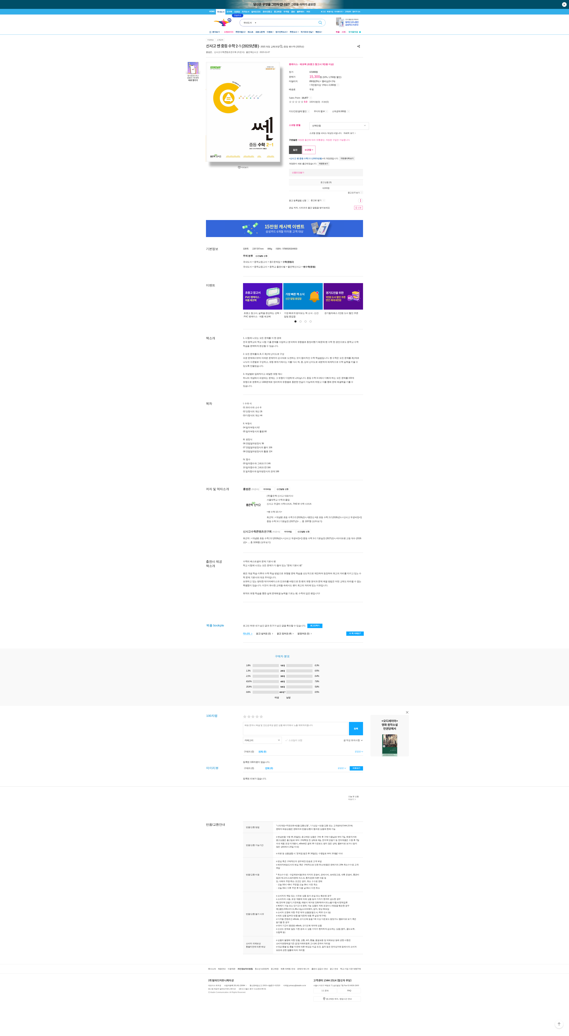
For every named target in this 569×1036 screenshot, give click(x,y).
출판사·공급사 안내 (319, 969)
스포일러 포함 (296, 740)
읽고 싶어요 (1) (263, 633)
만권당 (237, 12)
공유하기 (358, 46)
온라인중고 (267, 12)
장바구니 (356, 11)
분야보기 (216, 32)
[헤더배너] (348, 22)
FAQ (349, 991)
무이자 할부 (319, 111)
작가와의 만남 (306, 32)
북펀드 (318, 32)
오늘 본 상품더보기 (353, 797)
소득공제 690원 (339, 111)
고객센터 (348, 11)
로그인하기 (315, 625)
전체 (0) (262, 751)
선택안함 (316, 125)
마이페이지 (338, 11)
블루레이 (300, 12)
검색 (320, 22)
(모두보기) (317, 521)
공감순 (341, 768)
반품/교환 (323, 825)
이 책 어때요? (355, 633)
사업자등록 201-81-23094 (234, 985)
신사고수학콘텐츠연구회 (225, 52)
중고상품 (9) (326, 182)
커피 (308, 12)
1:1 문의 (325, 991)
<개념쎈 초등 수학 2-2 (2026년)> (290, 517)
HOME (212, 11)
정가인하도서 (281, 32)
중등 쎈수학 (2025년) (294, 46)
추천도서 (294, 32)
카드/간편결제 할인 (298, 111)
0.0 (306, 102)
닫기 (564, 4)
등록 (356, 728)
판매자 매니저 (303, 969)
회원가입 (330, 11)
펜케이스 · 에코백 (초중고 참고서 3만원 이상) (311, 64)
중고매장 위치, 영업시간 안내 (339, 999)
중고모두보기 (354, 192)
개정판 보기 (323, 164)
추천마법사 (240, 32)
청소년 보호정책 (262, 969)
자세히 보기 (348, 133)
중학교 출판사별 (277, 266)
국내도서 (220, 12)
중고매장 (277, 12)
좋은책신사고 (252, 52)
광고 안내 (334, 969)
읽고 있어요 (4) (284, 633)
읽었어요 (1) (304, 633)
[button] (295, 321)
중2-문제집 (275, 262)
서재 (344, 32)
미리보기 (244, 167)
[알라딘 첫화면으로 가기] (224, 22)
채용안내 (222, 969)
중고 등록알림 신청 (297, 200)
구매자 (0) (249, 751)
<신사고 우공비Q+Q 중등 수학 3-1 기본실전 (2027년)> (309, 538)
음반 (293, 12)
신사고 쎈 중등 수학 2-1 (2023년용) (306, 158)
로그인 (323, 11)
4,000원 (326, 188)
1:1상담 (313, 825)
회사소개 (212, 969)
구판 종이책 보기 (347, 158)
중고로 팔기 (316, 200)
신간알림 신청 (261, 256)
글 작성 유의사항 (351, 740)
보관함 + (309, 150)
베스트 (250, 32)
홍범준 (209, 52)
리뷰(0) (325, 102)
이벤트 (269, 32)
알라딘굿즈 (256, 12)
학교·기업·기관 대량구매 (350, 969)
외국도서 (245, 12)
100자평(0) (314, 102)
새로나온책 (260, 32)
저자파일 (267, 489)
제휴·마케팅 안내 (288, 969)
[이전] (215, 112)
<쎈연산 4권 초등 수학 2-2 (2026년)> (324, 517)
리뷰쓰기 (356, 768)
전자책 (229, 12)
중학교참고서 (260, 262)
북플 (338, 32)
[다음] (271, 112)
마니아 (247, 633)
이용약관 (231, 969)
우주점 (286, 12)
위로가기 (559, 1024)
